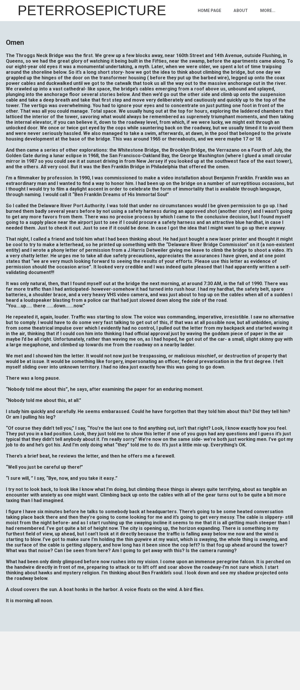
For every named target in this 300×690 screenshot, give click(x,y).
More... (267, 10)
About (240, 10)
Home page (209, 10)
